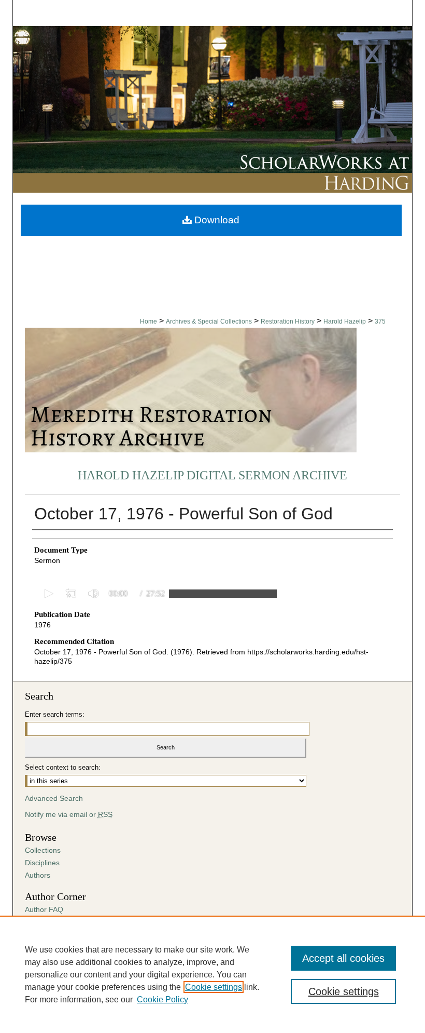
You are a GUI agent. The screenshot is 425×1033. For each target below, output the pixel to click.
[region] (212, 974)
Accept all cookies (343, 958)
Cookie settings (213, 987)
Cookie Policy (162, 999)
